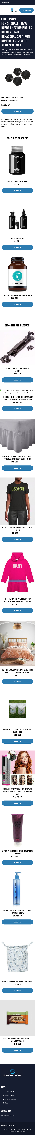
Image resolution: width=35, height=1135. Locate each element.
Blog (6, 1103)
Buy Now (17, 111)
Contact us (11, 1129)
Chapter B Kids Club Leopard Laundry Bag (17, 981)
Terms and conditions (24, 1129)
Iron (21, 97)
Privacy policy (14, 1132)
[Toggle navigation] (3, 10)
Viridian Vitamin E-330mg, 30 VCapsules (17, 295)
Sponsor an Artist (11, 1095)
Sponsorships (9, 1092)
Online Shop (26, 10)
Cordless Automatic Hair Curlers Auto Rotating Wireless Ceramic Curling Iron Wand (17, 791)
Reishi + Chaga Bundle (17, 238)
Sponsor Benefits (10, 1099)
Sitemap (22, 1132)
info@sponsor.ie (6, 2)
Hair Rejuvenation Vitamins (17, 181)
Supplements (14, 97)
